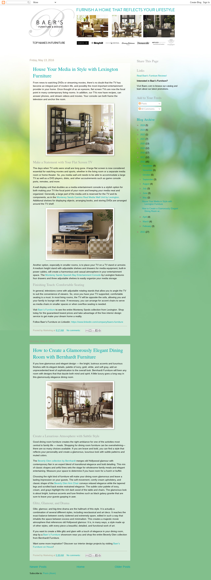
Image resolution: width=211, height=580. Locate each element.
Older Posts (122, 566)
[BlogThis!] (90, 330)
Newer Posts (38, 566)
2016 (143, 162)
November (148, 170)
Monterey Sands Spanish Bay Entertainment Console (73, 275)
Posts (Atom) (49, 573)
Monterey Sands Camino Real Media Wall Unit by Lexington (88, 197)
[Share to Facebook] (96, 330)
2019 (143, 148)
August (146, 184)
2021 (143, 139)
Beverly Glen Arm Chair (66, 483)
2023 (143, 130)
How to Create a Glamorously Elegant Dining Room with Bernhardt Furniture (78, 353)
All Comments (148, 109)
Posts (144, 103)
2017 (143, 157)
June (145, 193)
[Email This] (87, 330)
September (148, 179)
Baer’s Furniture (46, 309)
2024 (143, 125)
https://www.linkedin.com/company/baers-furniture (97, 322)
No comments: (74, 330)
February (147, 226)
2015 (143, 232)
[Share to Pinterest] (99, 330)
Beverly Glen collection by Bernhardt (57, 461)
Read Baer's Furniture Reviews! (152, 75)
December (148, 165)
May (145, 197)
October (147, 175)
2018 (143, 152)
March (146, 221)
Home (81, 566)
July (145, 188)
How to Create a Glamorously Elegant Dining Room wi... (160, 209)
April (145, 217)
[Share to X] (93, 330)
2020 (143, 143)
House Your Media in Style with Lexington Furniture (157, 202)
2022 (143, 134)
